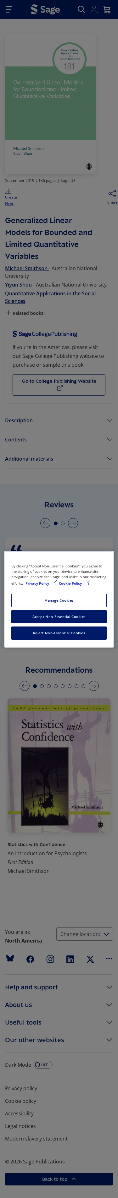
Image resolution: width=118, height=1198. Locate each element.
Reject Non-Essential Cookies (59, 633)
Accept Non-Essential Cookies (59, 616)
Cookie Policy (71, 583)
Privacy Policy (37, 583)
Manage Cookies (59, 600)
